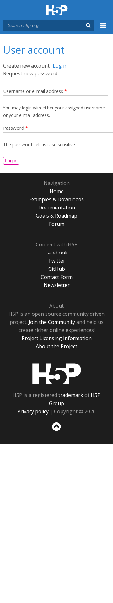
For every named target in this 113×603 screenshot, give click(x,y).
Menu (103, 28)
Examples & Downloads (56, 199)
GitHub (56, 268)
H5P (56, 374)
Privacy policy (33, 411)
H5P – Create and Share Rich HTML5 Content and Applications (56, 10)
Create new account (26, 65)
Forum (56, 223)
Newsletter (57, 285)
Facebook (56, 252)
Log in (60, 65)
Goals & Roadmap (56, 215)
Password (15, 128)
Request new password (30, 73)
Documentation (56, 207)
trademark (70, 395)
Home (57, 191)
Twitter (56, 260)
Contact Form (57, 277)
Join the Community (52, 322)
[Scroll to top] (56, 431)
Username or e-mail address (35, 91)
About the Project (56, 346)
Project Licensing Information (57, 338)
